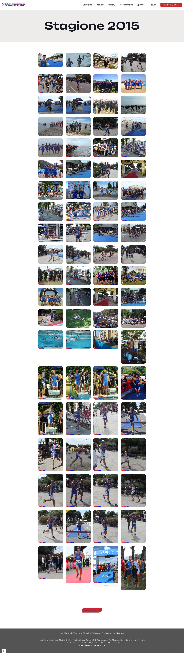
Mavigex (120, 633)
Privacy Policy (85, 645)
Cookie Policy (99, 645)
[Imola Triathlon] (13, 5)
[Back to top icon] (171, 647)
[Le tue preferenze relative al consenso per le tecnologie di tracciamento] (4, 651)
